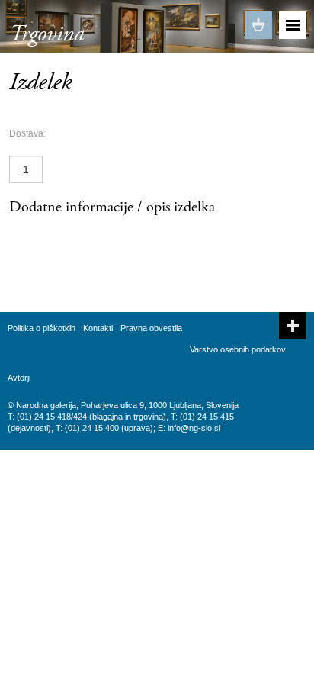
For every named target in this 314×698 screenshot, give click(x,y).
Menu (292, 25)
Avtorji (19, 377)
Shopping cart (258, 25)
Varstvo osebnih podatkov (238, 349)
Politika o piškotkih (41, 328)
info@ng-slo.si (194, 428)
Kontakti (98, 328)
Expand (292, 325)
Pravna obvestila (151, 328)
